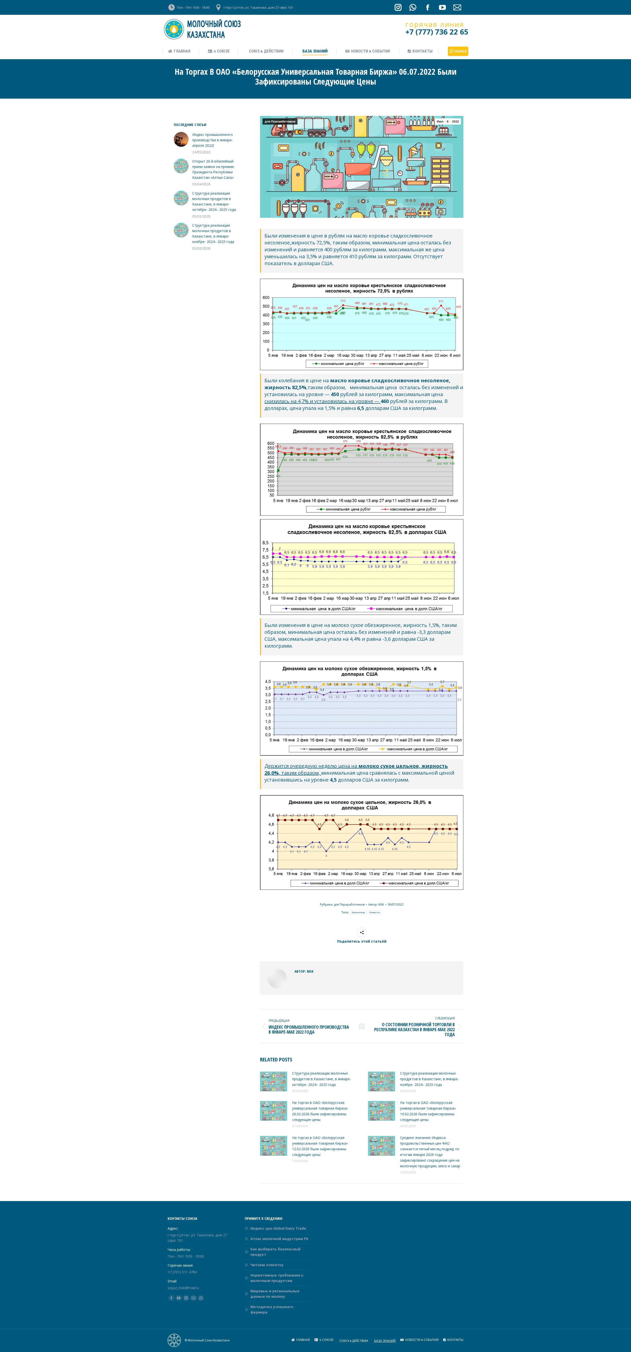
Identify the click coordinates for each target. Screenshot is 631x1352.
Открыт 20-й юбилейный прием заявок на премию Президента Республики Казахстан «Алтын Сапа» (213, 169)
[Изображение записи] (273, 1081)
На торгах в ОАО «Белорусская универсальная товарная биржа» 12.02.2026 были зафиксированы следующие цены (320, 1146)
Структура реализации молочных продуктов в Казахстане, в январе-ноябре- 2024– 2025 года (429, 1079)
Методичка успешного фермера (271, 1309)
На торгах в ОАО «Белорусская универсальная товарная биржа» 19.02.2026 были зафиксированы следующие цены (428, 1111)
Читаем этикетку (266, 1264)
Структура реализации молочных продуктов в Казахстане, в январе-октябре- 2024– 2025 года (321, 1079)
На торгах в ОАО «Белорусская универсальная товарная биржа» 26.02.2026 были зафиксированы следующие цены (320, 1111)
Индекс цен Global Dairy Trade (278, 1228)
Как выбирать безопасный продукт (275, 1252)
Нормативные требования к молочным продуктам (276, 1278)
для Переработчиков (280, 121)
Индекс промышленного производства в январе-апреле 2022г (212, 140)
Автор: (376, 904)
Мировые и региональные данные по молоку (274, 1294)
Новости (374, 912)
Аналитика (358, 912)
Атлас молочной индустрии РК (279, 1238)
